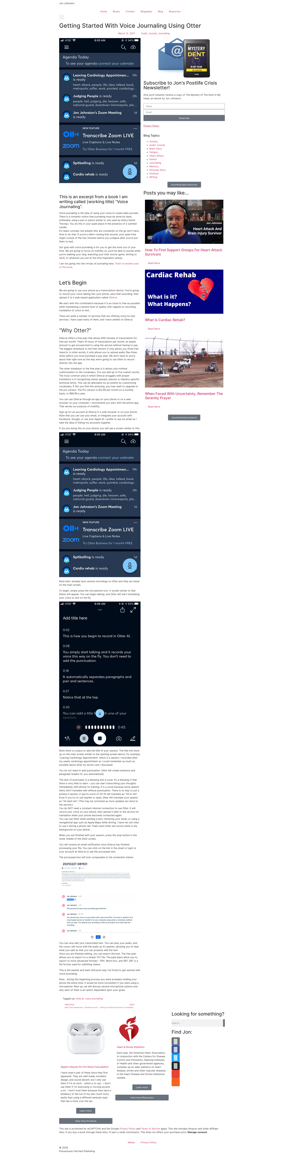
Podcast (154, 173)
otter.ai (80, 998)
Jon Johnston (66, 3)
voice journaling (94, 998)
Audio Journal (149, 33)
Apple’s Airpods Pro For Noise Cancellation (85, 1066)
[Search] (224, 1023)
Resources (174, 11)
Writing (153, 177)
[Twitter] (176, 1058)
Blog (160, 11)
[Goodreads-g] (176, 1041)
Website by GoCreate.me (73, 1156)
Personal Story (157, 169)
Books (116, 11)
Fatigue (153, 152)
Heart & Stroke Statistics (131, 1046)
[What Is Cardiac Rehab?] (184, 292)
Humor (153, 159)
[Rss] (176, 1082)
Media (131, 1142)
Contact (130, 11)
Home (103, 11)
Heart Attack (156, 155)
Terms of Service (150, 1128)
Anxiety (153, 141)
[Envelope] (176, 1074)
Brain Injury (155, 148)
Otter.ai (113, 297)
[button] (61, 17)
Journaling (164, 33)
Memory (154, 166)
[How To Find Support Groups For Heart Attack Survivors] (184, 222)
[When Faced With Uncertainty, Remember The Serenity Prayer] (184, 361)
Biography (146, 11)
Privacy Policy (151, 125)
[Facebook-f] (176, 1049)
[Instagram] (176, 1066)
